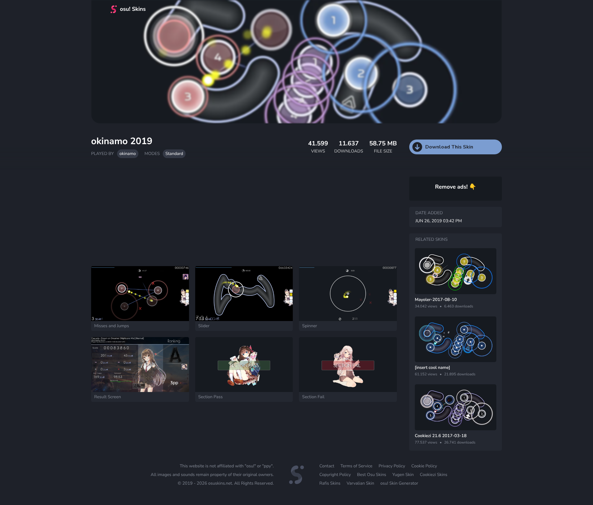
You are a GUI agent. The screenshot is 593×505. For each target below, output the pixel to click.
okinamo (128, 154)
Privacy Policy (392, 466)
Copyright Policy (335, 475)
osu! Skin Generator (399, 483)
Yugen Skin (403, 475)
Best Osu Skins (371, 475)
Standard (174, 154)
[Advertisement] (244, 215)
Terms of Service (356, 466)
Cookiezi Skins (433, 475)
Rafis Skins (329, 483)
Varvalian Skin (360, 483)
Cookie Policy (424, 466)
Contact (326, 466)
